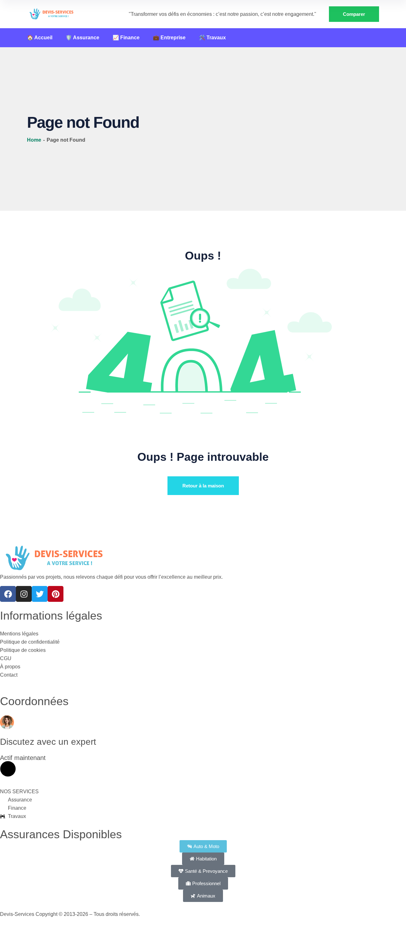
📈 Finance (126, 37)
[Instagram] (24, 594)
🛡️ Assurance (82, 37)
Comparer (354, 14)
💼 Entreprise (169, 37)
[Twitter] (40, 594)
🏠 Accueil (39, 37)
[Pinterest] (55, 594)
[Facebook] (8, 594)
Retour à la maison (203, 485)
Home (35, 140)
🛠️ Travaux (212, 37)
